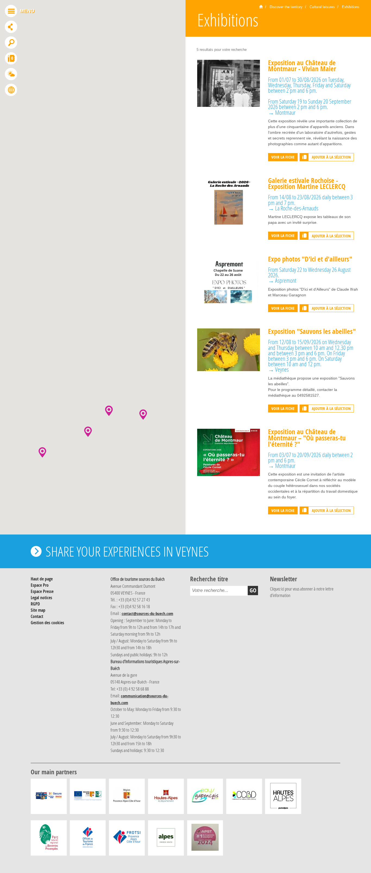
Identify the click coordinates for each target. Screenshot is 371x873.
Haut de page (42, 579)
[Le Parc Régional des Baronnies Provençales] (49, 839)
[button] (88, 432)
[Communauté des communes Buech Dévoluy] (244, 798)
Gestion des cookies (47, 623)
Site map (38, 610)
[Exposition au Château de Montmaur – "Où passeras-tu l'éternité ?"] (228, 452)
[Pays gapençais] (205, 798)
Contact (37, 616)
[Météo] (11, 75)
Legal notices (41, 598)
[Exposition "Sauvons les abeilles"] (228, 349)
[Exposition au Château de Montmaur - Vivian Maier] (228, 83)
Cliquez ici (277, 589)
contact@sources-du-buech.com (147, 613)
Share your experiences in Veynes (127, 551)
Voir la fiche (282, 157)
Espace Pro (40, 585)
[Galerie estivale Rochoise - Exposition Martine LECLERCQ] (228, 201)
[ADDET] (283, 798)
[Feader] (87, 798)
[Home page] (261, 7)
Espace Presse (42, 591)
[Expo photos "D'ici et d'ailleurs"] (228, 279)
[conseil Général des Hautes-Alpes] (166, 798)
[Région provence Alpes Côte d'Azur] (126, 798)
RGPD (35, 604)
